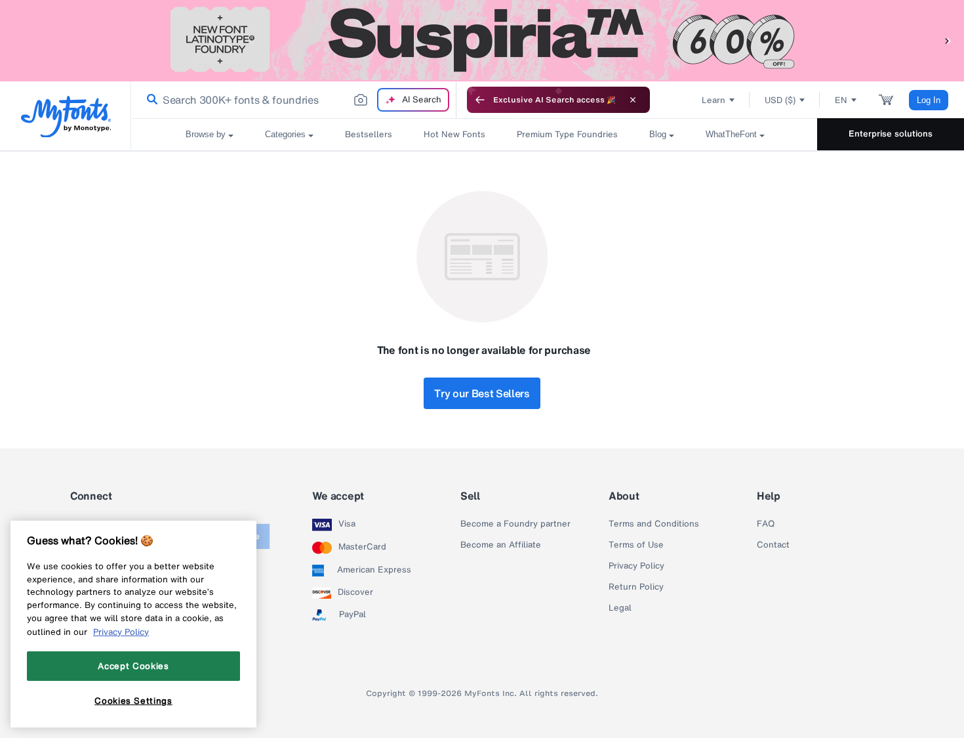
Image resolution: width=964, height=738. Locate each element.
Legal (620, 608)
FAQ (765, 524)
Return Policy (636, 587)
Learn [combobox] (713, 100)
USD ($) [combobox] (780, 100)
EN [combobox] (841, 100)
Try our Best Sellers (482, 393)
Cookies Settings (133, 700)
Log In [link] (928, 100)
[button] (947, 40)
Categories (285, 134)
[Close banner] (633, 99)
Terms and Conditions (654, 524)
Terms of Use (636, 545)
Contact (773, 545)
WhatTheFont (731, 134)
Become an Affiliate (500, 545)
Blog (657, 134)
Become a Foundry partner (515, 524)
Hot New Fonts (454, 134)
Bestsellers (368, 134)
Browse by (206, 134)
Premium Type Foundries (567, 134)
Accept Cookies (133, 665)
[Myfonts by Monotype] (66, 116)
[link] (149, 100)
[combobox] (293, 99)
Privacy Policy (636, 566)
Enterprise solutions (891, 133)
